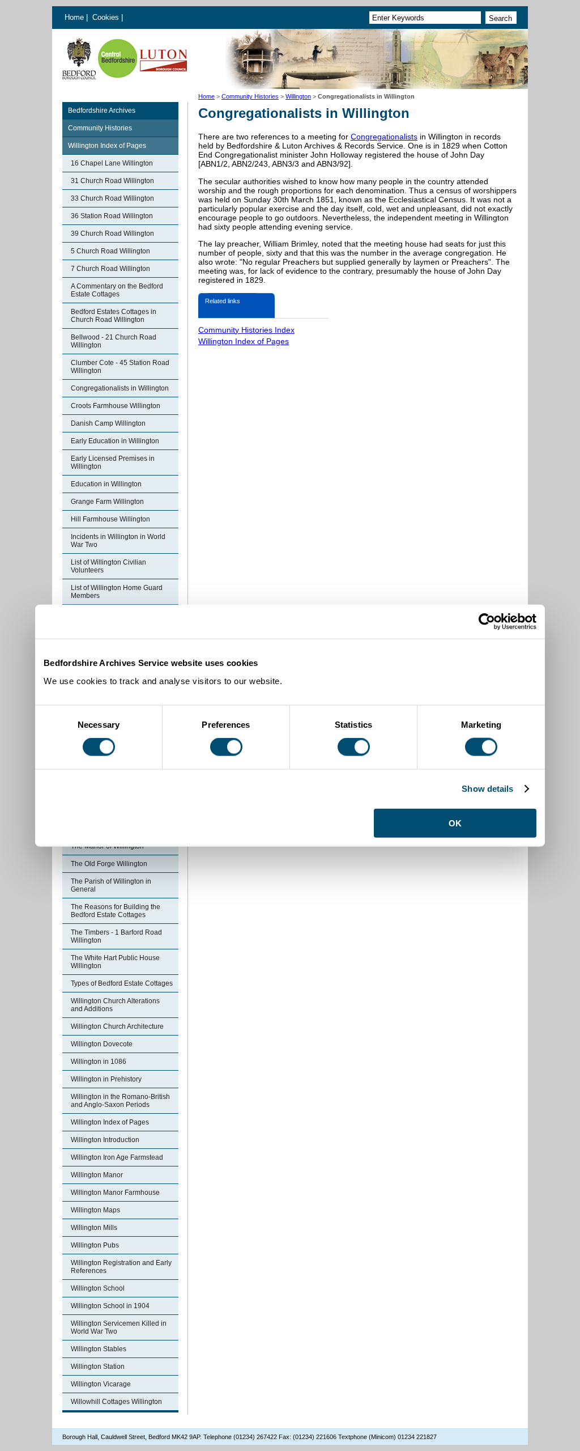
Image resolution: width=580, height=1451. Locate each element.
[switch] (226, 747)
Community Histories (250, 96)
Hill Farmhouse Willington (110, 519)
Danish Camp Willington (108, 423)
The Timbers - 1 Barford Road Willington (116, 936)
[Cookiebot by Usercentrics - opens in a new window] (486, 621)
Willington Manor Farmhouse (115, 1193)
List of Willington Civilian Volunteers (108, 566)
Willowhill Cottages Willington (116, 1402)
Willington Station (98, 1367)
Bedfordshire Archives (101, 110)
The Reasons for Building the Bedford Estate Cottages (115, 911)
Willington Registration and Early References (121, 1267)
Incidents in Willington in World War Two (118, 541)
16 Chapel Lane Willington (112, 163)
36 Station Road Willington (112, 216)
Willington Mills (94, 1228)
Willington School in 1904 (110, 1306)
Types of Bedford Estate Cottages (122, 983)
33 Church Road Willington (112, 198)
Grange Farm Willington (107, 502)
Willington (298, 96)
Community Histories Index (246, 329)
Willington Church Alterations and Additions (115, 1005)
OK (455, 823)
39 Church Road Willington (112, 233)
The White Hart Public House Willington (115, 962)
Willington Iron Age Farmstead (117, 1157)
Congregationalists (384, 136)
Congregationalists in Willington (120, 388)
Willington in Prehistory (106, 1079)
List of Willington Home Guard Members (117, 592)
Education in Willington (106, 484)
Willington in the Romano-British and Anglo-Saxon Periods (120, 1101)
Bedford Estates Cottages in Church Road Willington (113, 316)
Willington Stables (98, 1349)
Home (74, 17)
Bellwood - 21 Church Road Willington (113, 341)
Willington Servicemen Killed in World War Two (119, 1327)
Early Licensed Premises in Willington (113, 462)
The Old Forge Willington (109, 864)
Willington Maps (95, 1210)
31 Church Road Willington (112, 181)
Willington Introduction (105, 1140)
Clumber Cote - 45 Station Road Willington (120, 367)
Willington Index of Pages (107, 146)
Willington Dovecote (102, 1044)
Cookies (106, 17)
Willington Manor (97, 1175)
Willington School (98, 1288)
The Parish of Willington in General (111, 885)
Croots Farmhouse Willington (115, 406)
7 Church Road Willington (110, 269)
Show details (487, 789)
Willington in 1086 (98, 1062)
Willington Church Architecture (117, 1026)
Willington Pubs (95, 1245)
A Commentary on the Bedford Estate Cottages (117, 290)
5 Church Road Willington (110, 251)
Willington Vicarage (101, 1384)
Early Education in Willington (115, 441)
